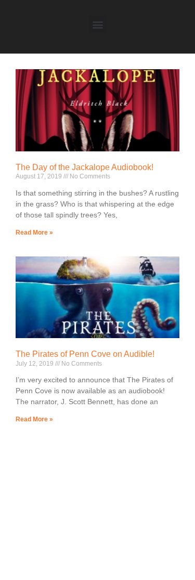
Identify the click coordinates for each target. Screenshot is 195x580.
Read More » (34, 232)
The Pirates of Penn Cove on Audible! (85, 354)
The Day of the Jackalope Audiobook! (84, 167)
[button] (97, 24)
